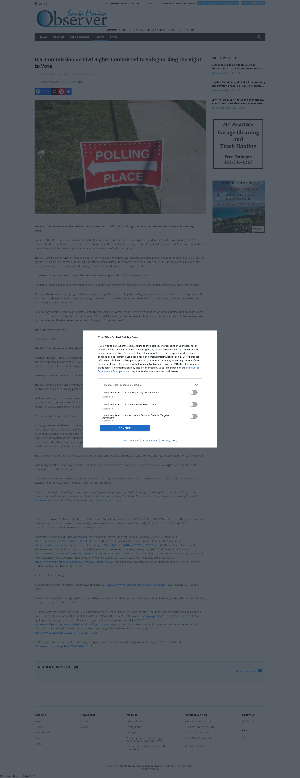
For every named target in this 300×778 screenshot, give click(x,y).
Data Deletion (130, 440)
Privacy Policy (169, 440)
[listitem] (150, 385)
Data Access (150, 440)
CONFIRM (125, 428)
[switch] (193, 392)
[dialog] (150, 389)
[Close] (210, 337)
